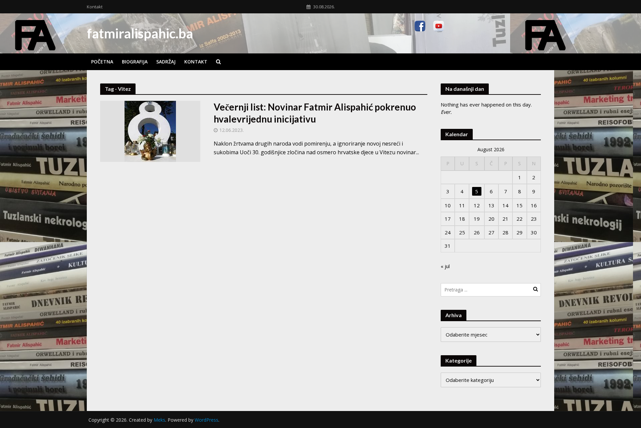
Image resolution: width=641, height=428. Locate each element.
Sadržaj (166, 61)
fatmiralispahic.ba (140, 33)
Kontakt (94, 7)
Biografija (135, 61)
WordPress (206, 420)
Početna (102, 61)
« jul (445, 266)
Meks (159, 420)
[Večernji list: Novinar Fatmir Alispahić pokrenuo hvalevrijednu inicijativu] (150, 131)
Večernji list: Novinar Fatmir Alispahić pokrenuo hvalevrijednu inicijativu (315, 113)
